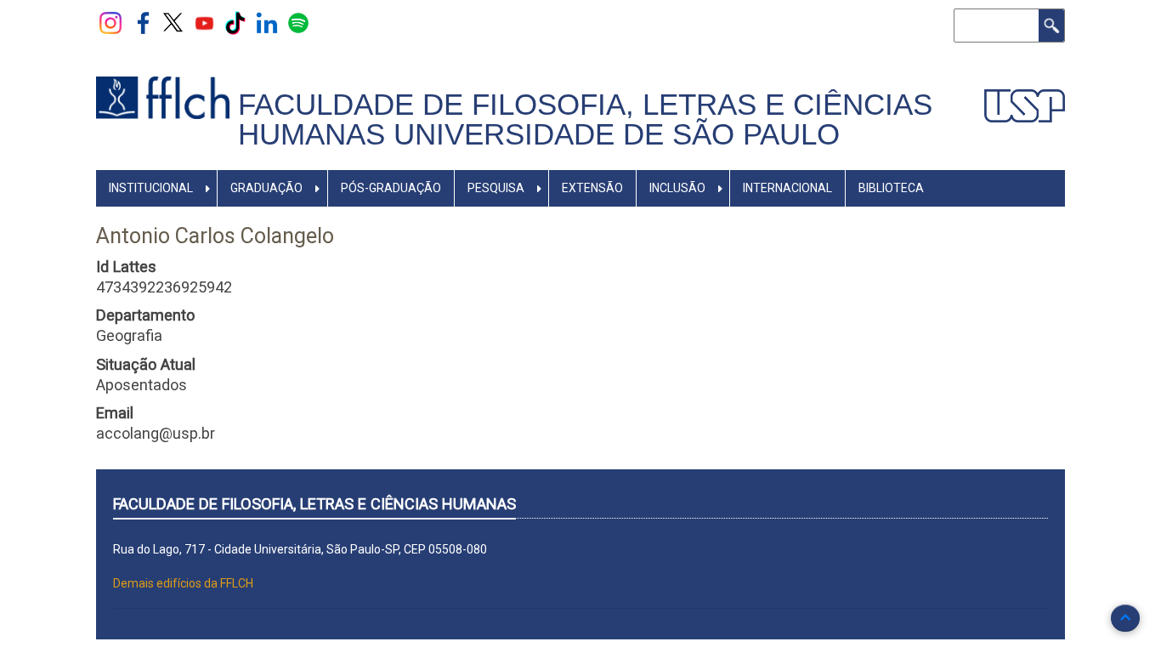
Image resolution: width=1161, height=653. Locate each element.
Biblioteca (891, 188)
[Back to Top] (1125, 618)
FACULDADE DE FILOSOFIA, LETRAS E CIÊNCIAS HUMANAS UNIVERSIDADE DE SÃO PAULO (585, 119)
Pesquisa (495, 188)
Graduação (266, 188)
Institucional (151, 188)
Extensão (592, 188)
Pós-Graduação (391, 188)
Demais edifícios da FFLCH (183, 583)
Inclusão (677, 188)
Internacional (787, 188)
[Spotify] (298, 22)
